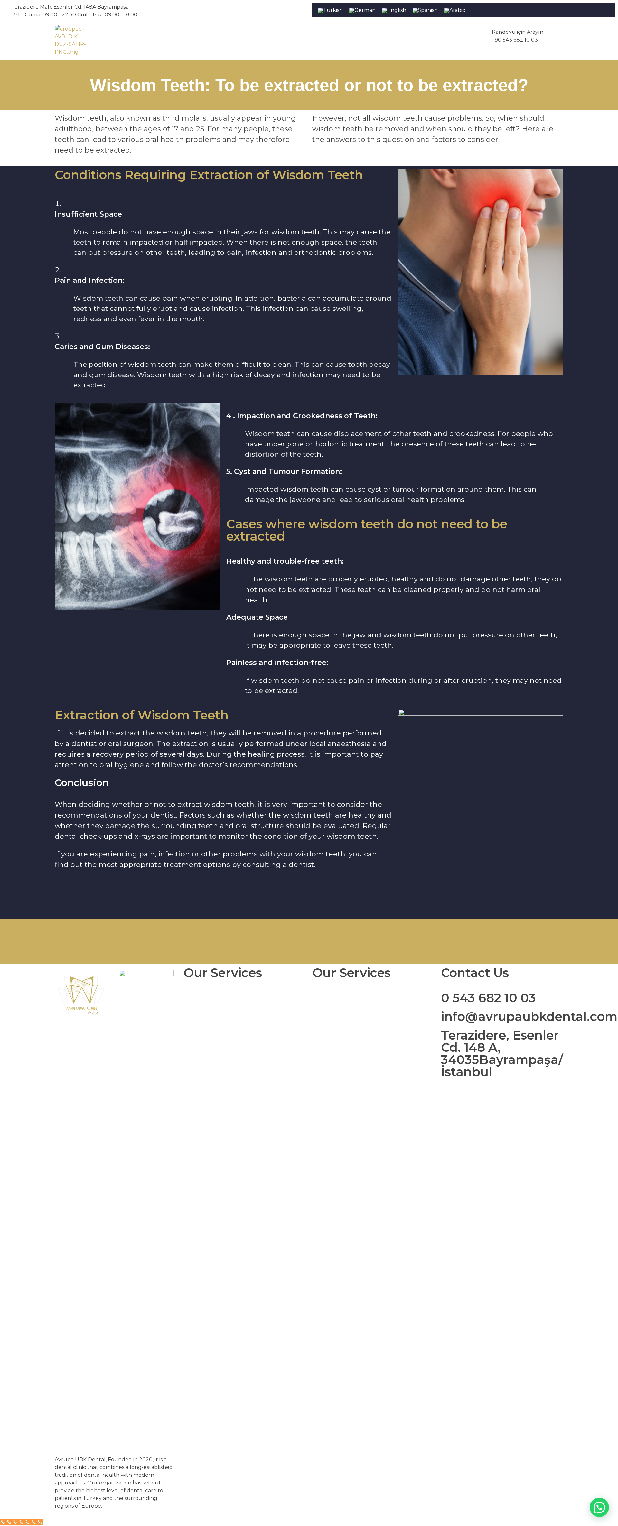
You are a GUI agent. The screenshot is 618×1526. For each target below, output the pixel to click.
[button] (599, 1507)
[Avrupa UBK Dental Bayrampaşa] (71, 41)
